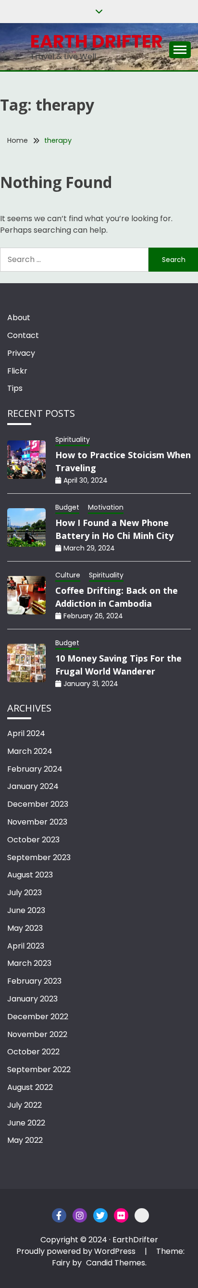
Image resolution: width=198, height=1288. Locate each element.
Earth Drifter (96, 41)
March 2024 (29, 751)
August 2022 (30, 1087)
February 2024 (34, 769)
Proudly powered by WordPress (76, 1251)
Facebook (59, 1215)
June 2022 (26, 1122)
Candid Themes (115, 1262)
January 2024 (33, 786)
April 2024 (26, 733)
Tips (15, 388)
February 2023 (34, 981)
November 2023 (37, 821)
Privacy (21, 353)
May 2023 (25, 928)
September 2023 (39, 857)
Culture (67, 575)
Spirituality (72, 439)
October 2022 (33, 1051)
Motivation (106, 507)
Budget (67, 507)
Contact (23, 335)
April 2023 (25, 945)
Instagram (80, 1215)
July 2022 (24, 1105)
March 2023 (29, 963)
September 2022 (39, 1069)
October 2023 (33, 839)
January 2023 (32, 998)
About (18, 317)
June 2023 (26, 910)
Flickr (17, 370)
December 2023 (37, 804)
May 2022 (25, 1140)
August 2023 (30, 874)
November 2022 (37, 1034)
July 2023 (24, 892)
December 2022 (37, 1016)
